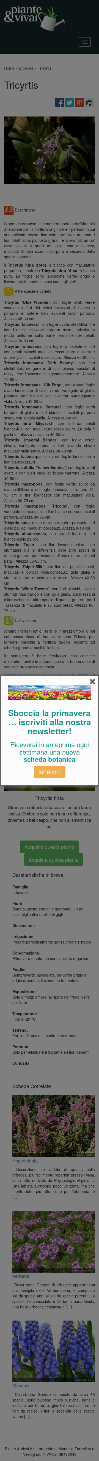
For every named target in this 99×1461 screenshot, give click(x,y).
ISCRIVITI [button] (49, 772)
